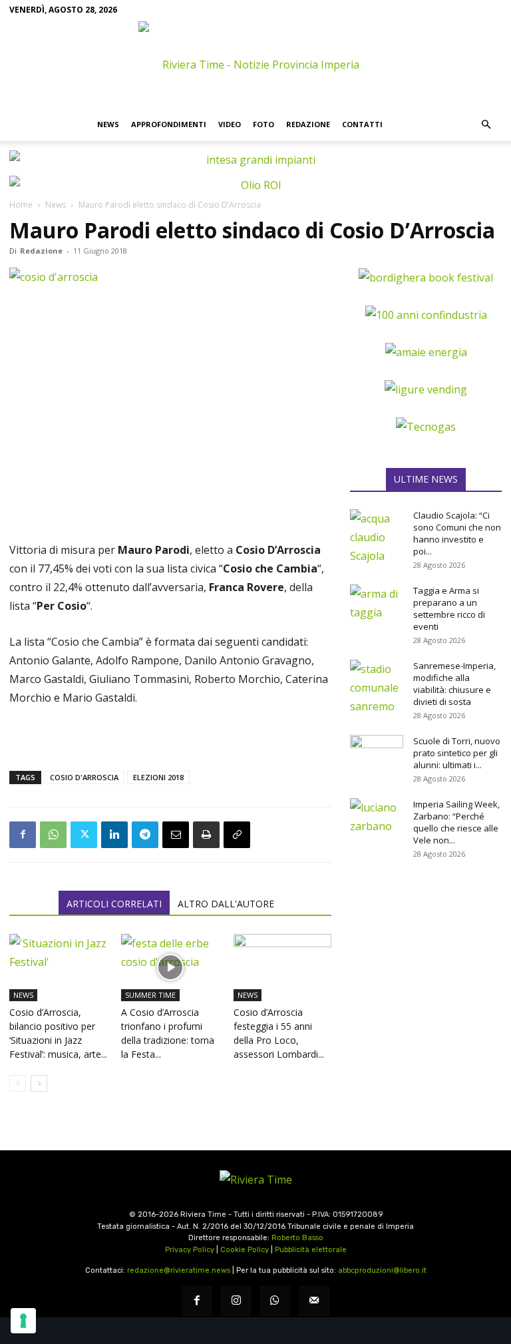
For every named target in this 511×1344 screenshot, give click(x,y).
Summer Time (150, 995)
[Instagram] (236, 1301)
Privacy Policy (189, 1249)
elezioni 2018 (158, 777)
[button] (486, 124)
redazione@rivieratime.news (178, 1270)
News (108, 124)
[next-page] (39, 1083)
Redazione (308, 124)
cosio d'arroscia (84, 777)
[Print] (206, 834)
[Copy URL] (237, 834)
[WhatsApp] (53, 834)
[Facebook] (22, 834)
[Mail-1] (314, 1301)
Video (229, 124)
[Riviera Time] (255, 64)
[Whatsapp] (275, 1301)
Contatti (362, 124)
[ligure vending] (426, 389)
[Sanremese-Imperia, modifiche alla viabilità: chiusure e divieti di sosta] (376, 688)
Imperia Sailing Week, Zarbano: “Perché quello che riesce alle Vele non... (456, 822)
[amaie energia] (426, 352)
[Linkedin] (114, 834)
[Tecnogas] (426, 426)
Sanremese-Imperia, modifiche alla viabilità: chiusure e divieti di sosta (454, 684)
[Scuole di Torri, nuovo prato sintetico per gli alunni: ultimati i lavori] (376, 753)
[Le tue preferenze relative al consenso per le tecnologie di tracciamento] (23, 1320)
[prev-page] (17, 1083)
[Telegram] (145, 834)
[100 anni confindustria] (426, 315)
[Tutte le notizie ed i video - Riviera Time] (255, 1179)
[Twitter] (84, 834)
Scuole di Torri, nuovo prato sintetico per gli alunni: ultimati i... (456, 753)
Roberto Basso (297, 1237)
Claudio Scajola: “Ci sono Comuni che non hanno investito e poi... (457, 533)
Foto (263, 124)
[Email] (175, 834)
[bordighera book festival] (426, 277)
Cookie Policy (244, 1249)
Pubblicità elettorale (311, 1249)
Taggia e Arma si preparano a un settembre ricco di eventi (449, 608)
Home (21, 204)
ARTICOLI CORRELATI (114, 903)
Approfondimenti (168, 124)
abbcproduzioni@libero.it (382, 1270)
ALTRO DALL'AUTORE (226, 903)
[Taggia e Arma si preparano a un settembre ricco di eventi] (376, 603)
